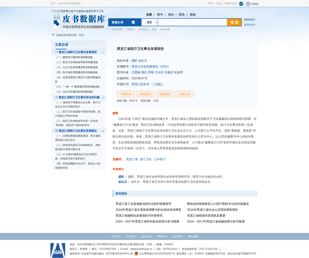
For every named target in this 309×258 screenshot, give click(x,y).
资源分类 (117, 22)
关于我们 (116, 236)
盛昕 (134, 60)
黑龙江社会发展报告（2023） (151, 66)
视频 (193, 14)
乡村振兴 (143, 29)
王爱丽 (136, 72)
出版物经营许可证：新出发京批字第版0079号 (230, 253)
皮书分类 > (250, 24)
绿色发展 (165, 29)
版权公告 (147, 236)
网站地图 (193, 236)
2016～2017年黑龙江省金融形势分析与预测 (216, 221)
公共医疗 (160, 159)
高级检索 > (250, 19)
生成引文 (184, 94)
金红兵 (142, 60)
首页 (81, 35)
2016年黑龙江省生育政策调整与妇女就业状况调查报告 (151, 209)
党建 (154, 29)
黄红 (144, 72)
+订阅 (157, 84)
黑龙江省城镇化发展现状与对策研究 (139, 215)
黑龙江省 (132, 159)
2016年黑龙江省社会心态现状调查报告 (212, 209)
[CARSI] (252, 5)
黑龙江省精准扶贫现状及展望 (206, 215)
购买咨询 (178, 236)
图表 (182, 14)
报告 (171, 14)
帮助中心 (162, 236)
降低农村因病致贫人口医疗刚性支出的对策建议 (218, 203)
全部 (149, 14)
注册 (218, 3)
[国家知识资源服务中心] (241, 5)
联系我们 (132, 236)
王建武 (168, 72)
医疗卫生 (146, 159)
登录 (210, 3)
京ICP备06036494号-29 (119, 253)
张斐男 (178, 72)
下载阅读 (126, 94)
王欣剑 (159, 72)
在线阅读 (145, 94)
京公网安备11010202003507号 (157, 253)
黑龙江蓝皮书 (140, 84)
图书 (160, 14)
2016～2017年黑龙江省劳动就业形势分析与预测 (147, 221)
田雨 (151, 72)
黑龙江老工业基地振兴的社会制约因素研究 (144, 203)
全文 (149, 22)
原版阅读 (165, 94)
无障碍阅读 (230, 3)
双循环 (131, 29)
